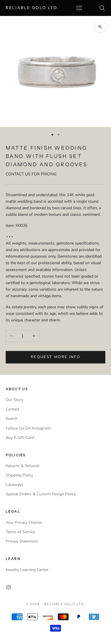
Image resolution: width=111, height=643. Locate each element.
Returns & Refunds (23, 466)
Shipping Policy (19, 475)
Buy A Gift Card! (20, 437)
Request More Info (55, 356)
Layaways (14, 484)
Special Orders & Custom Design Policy (41, 494)
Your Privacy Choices (24, 522)
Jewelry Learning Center (27, 569)
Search (12, 418)
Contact (12, 409)
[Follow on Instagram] (8, 587)
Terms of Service (20, 532)
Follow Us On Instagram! (28, 428)
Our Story (14, 399)
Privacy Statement (22, 541)
